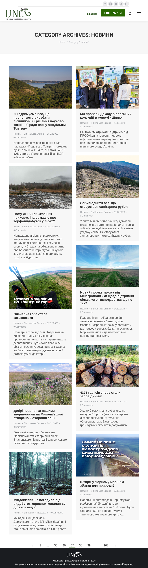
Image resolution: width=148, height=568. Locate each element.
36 (64, 545)
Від (34, 134)
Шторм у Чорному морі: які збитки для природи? (102, 483)
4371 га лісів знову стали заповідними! (100, 394)
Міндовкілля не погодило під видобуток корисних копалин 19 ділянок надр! (39, 503)
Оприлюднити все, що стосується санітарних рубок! (104, 205)
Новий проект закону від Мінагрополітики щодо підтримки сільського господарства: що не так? (107, 298)
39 (89, 545)
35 (55, 545)
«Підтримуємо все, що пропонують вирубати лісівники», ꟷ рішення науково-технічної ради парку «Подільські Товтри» (40, 121)
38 (80, 545)
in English (91, 14)
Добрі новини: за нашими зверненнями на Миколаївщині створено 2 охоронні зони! (38, 414)
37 (72, 545)
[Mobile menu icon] (139, 13)
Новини (17, 134)
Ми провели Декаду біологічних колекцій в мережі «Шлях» (105, 115)
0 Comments (20, 137)
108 (106, 545)
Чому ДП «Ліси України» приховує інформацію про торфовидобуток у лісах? (35, 217)
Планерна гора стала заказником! (30, 316)
